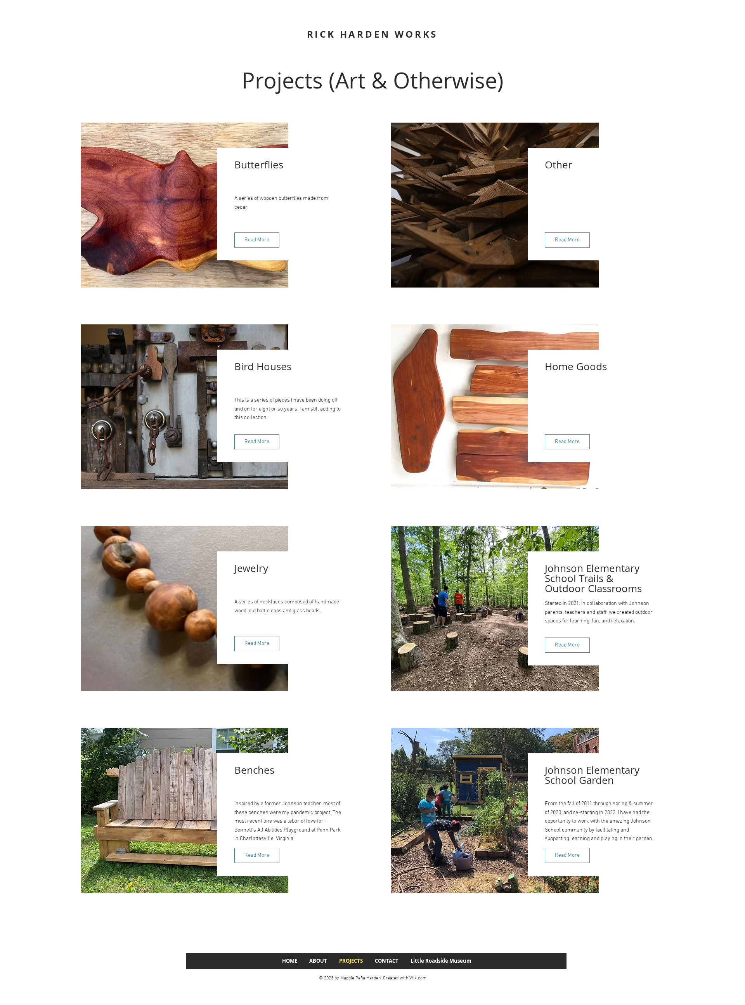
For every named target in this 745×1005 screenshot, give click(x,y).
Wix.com (417, 978)
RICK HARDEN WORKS (372, 34)
